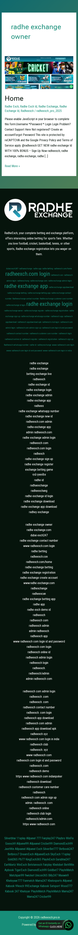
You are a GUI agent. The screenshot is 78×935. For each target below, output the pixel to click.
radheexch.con (57, 275)
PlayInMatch (66, 870)
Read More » (12, 165)
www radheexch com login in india (57, 350)
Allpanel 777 (33, 838)
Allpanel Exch (34, 849)
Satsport (55, 886)
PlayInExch (48, 859)
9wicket (29, 875)
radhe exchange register (34, 310)
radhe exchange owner (13, 310)
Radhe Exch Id (28, 106)
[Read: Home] (39, 72)
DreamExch (27, 854)
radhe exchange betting (17, 293)
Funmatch (28, 880)
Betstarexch (35, 864)
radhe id (33, 345)
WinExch (22, 864)
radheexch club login (50, 322)
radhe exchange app (26, 286)
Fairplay (47, 864)
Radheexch (27, 111)
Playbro (60, 838)
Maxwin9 (63, 875)
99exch (19, 886)
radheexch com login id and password (57, 328)
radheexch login (65, 333)
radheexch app (57, 316)
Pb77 (21, 859)
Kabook (10, 886)
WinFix (70, 838)
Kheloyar (25, 891)
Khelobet (58, 864)
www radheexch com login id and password (24, 350)
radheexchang (23, 281)
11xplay (21, 838)
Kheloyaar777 (14, 880)
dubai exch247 (12, 268)
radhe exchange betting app (38, 293)
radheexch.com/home (63, 268)
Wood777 (66, 886)
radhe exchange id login (16, 305)
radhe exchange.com (38, 281)
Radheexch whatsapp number (16, 345)
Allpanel (67, 880)
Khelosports (55, 880)
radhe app (37, 268)
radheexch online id (13, 339)
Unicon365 (41, 875)
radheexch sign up (65, 339)
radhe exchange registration (56, 310)
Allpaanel (35, 843)
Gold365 (13, 859)
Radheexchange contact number (25, 298)
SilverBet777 (50, 849)
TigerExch (21, 870)
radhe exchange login (49, 304)
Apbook (9, 870)
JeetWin (9, 849)
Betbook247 (66, 849)
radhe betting (47, 268)
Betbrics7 (13, 854)
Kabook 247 (12, 891)
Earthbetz (10, 864)
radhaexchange (25, 268)
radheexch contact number (17, 333)
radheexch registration (47, 339)
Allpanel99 (22, 843)
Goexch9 (10, 843)
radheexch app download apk (29, 322)
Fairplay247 (48, 838)
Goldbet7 (53, 870)
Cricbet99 (47, 843)
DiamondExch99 (63, 843)
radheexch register (29, 339)
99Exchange (32, 886)
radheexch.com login (27, 274)
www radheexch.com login (63, 345)
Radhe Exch (12, 106)
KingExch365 (33, 859)
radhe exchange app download (61, 287)
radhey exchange (44, 345)
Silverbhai (10, 838)
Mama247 (41, 880)
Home (14, 98)
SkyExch (55, 854)
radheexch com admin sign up (28, 328)
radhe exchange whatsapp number (35, 316)
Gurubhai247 (63, 859)
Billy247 (53, 875)
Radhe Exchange (48, 106)
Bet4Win (69, 864)
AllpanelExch (42, 854)
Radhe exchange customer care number (56, 298)
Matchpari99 (16, 875)
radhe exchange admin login (60, 281)
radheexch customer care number (44, 333)
